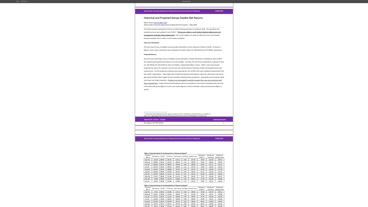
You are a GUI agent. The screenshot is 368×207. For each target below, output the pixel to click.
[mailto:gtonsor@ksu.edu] (160, 23)
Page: (17, 1)
